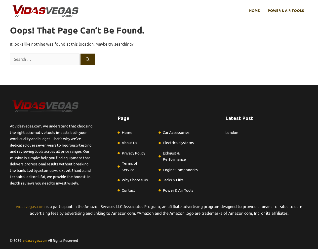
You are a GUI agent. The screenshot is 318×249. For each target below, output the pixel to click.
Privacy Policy (133, 153)
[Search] (87, 59)
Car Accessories (176, 132)
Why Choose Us (135, 180)
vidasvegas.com (30, 206)
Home (254, 11)
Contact (128, 190)
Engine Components (180, 170)
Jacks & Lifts (173, 180)
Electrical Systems (178, 143)
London (231, 132)
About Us (129, 143)
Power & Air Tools (286, 11)
